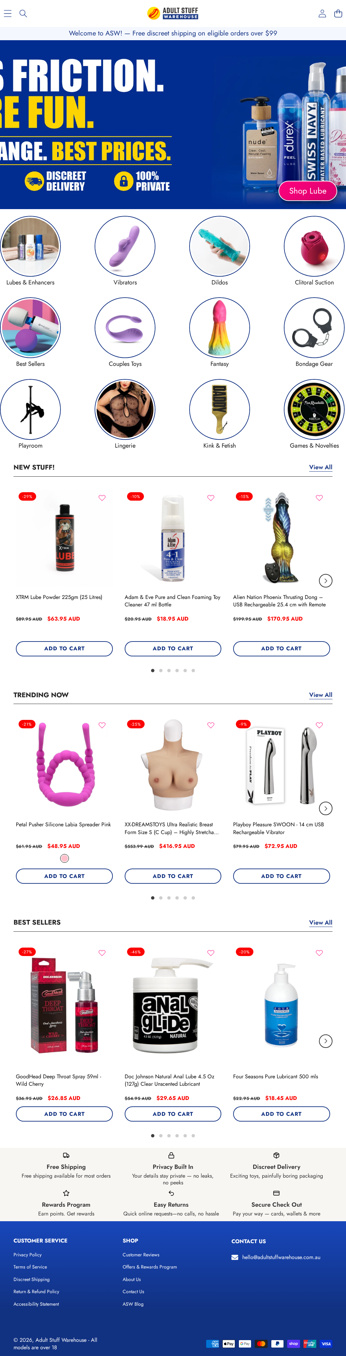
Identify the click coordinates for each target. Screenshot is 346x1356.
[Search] (23, 13)
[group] (30, 251)
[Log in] (322, 13)
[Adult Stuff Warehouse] (173, 13)
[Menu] (7, 13)
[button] (338, 13)
